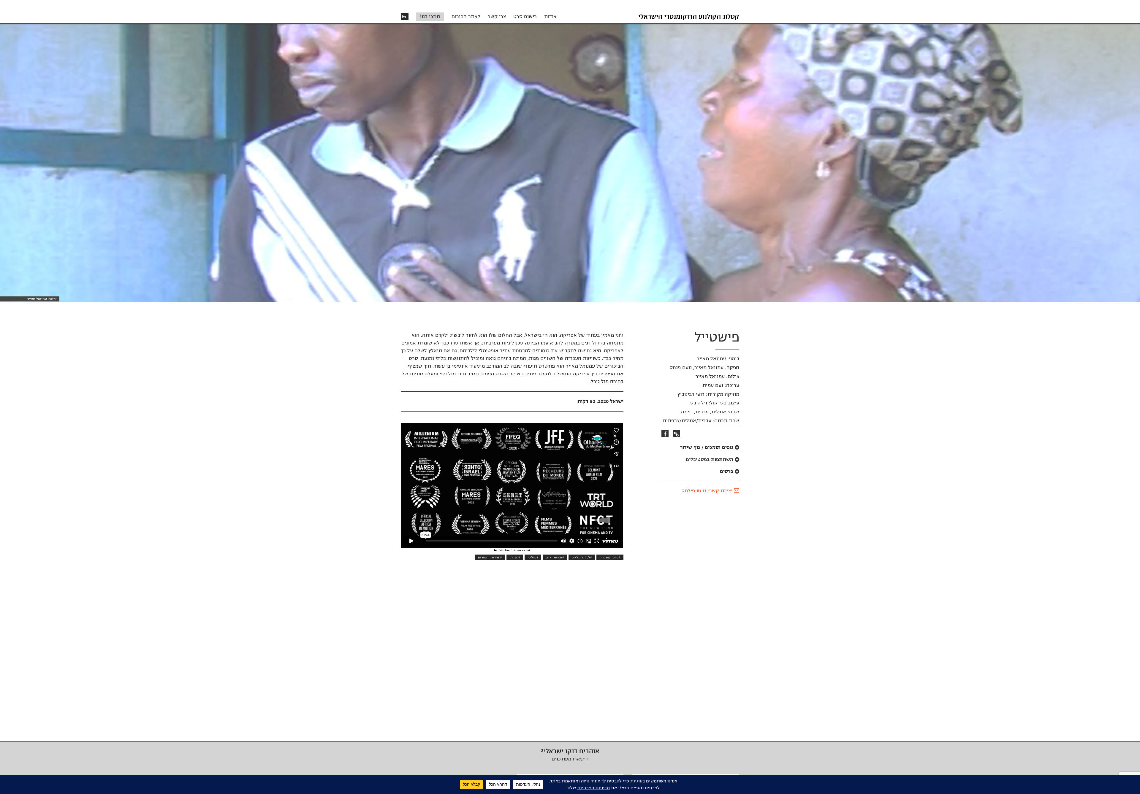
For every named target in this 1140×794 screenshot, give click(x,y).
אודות (550, 16)
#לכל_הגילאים (581, 557)
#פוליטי (533, 557)
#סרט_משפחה (609, 557)
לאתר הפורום (466, 16)
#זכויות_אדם (555, 557)
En (404, 16)
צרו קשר (497, 16)
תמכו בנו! (430, 16)
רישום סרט (525, 16)
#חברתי (514, 557)
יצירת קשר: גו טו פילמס (707, 490)
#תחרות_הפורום (490, 557)
